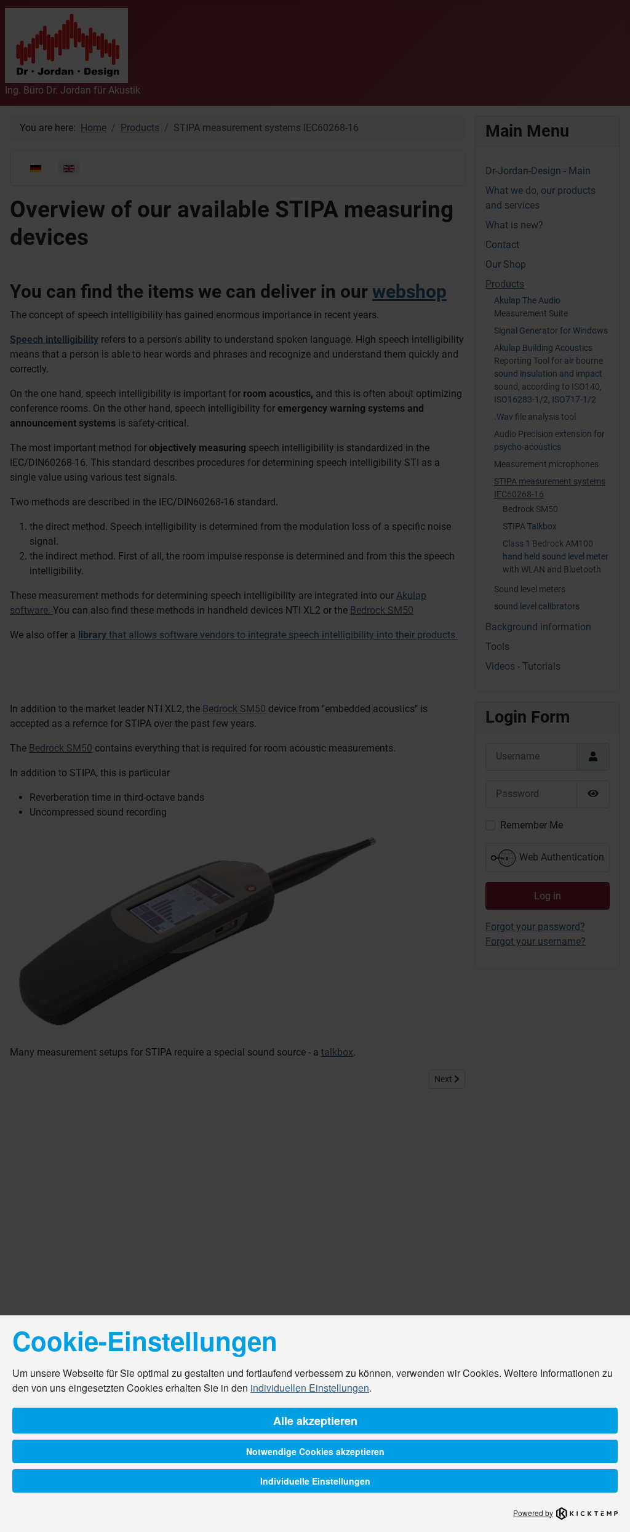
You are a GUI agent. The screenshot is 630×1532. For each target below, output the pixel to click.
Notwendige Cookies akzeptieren (315, 1451)
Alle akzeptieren (315, 1421)
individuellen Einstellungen (309, 1388)
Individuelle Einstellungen (315, 1481)
